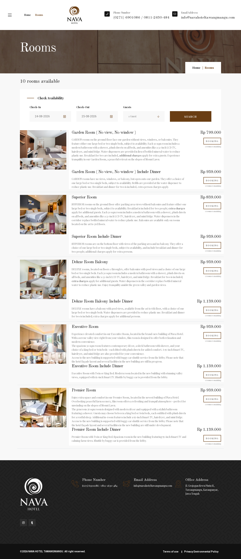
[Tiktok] (32, 522)
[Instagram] (23, 522)
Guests (127, 107)
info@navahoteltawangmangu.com (153, 485)
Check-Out (82, 107)
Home (27, 15)
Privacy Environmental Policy (201, 551)
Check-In (35, 107)
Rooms (39, 15)
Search (190, 116)
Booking (212, 141)
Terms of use (170, 551)
